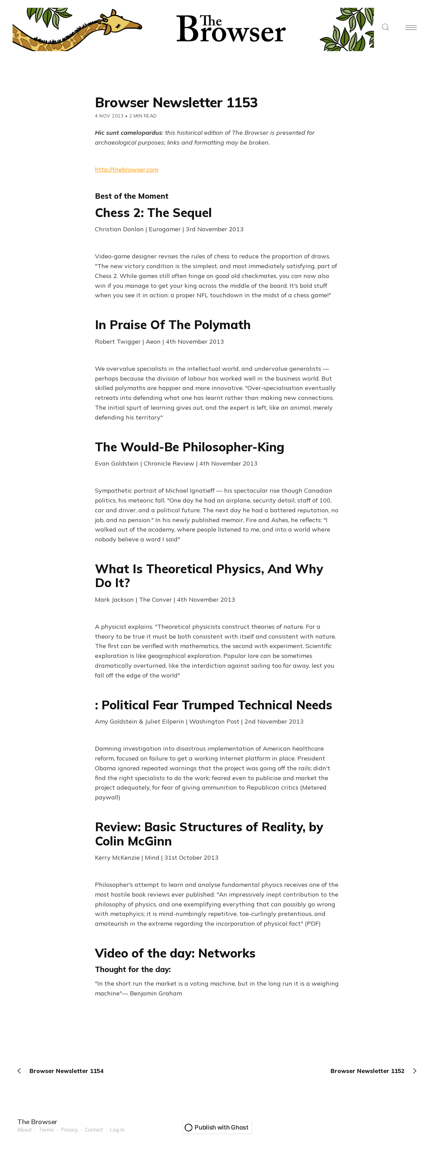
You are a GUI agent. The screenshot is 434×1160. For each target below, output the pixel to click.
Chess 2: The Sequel (153, 212)
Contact (94, 1129)
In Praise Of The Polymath (173, 324)
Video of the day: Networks (175, 953)
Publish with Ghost (222, 1127)
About (24, 1129)
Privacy (69, 1129)
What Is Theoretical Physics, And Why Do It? (209, 575)
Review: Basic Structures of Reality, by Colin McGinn (209, 833)
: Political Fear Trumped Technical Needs (213, 704)
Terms (46, 1129)
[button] (385, 27)
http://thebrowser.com (126, 169)
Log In (117, 1129)
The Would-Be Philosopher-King (189, 446)
